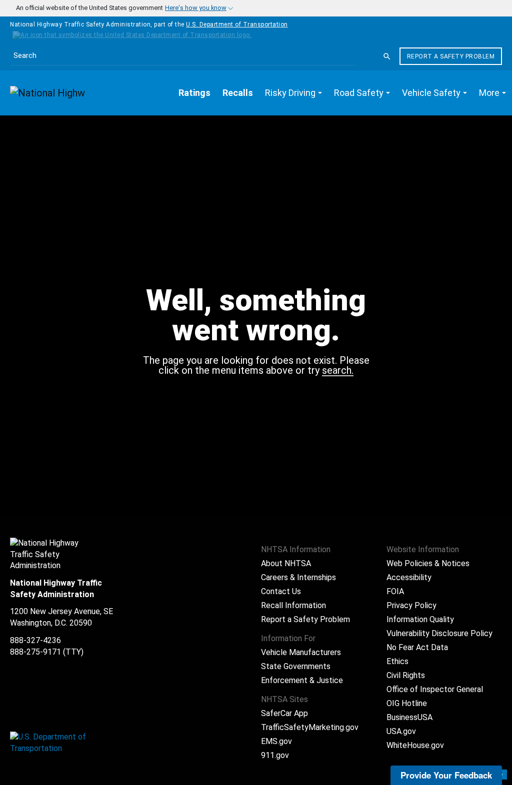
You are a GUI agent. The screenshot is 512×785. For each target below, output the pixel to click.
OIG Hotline (406, 703)
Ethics (397, 661)
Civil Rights (405, 675)
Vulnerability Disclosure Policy (439, 633)
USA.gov (401, 731)
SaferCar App (284, 713)
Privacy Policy (411, 605)
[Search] (387, 56)
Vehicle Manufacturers (301, 652)
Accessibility (409, 577)
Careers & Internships (298, 577)
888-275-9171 (35, 652)
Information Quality (420, 619)
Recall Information (293, 605)
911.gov (275, 755)
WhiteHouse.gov (415, 745)
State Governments (295, 666)
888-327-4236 (35, 640)
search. (338, 370)
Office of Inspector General (434, 689)
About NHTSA (286, 563)
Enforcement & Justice (302, 680)
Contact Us (281, 591)
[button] (293, 92)
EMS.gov (276, 741)
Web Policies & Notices (428, 563)
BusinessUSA (409, 717)
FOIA (395, 591)
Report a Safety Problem (451, 56)
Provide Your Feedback (446, 775)
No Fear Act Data (417, 647)
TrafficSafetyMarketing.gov (309, 727)
